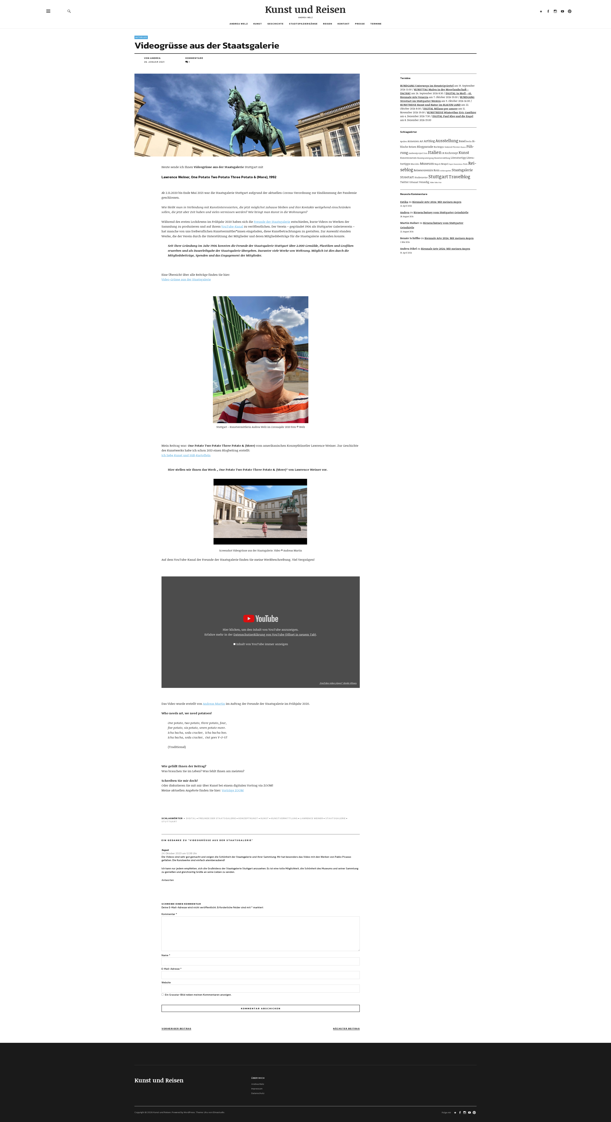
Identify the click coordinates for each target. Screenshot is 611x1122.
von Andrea (152, 58)
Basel (462, 141)
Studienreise (421, 177)
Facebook (548, 11)
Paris (465, 164)
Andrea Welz (238, 23)
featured (448, 147)
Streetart (407, 177)
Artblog (429, 141)
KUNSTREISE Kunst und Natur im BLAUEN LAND (430, 105)
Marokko (415, 164)
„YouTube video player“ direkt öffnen (338, 683)
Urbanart (413, 182)
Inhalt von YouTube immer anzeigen (262, 644)
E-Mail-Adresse (172, 969)
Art (421, 141)
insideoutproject (416, 153)
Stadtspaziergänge (303, 23)
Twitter (404, 182)
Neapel (444, 163)
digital (191, 818)
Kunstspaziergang (425, 158)
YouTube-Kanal (232, 226)
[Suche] (69, 11)
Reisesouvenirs (423, 170)
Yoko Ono (438, 182)
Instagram (555, 11)
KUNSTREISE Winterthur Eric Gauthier (451, 112)
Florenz (456, 147)
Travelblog (459, 176)
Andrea (404, 212)
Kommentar (169, 914)
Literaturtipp (458, 157)
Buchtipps (439, 146)
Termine (376, 23)
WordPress (189, 1112)
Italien (435, 152)
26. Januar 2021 (154, 62)
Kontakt (343, 23)
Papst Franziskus (456, 164)
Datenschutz (257, 1093)
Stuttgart (169, 821)
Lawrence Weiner (311, 818)
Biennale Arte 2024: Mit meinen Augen (436, 202)
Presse (360, 23)
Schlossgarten (445, 171)
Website (166, 982)
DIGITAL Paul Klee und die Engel (452, 116)
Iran (425, 153)
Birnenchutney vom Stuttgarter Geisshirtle (441, 212)
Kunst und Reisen (305, 9)
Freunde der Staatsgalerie (272, 222)
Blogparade (425, 146)
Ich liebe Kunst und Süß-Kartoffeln (186, 455)
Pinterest (569, 11)
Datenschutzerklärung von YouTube (274, 634)
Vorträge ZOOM (233, 790)
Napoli (437, 164)
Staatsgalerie (335, 818)
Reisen (327, 23)
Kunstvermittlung (284, 818)
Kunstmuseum (408, 157)
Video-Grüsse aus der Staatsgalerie (186, 279)
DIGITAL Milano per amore (440, 108)
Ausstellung (446, 140)
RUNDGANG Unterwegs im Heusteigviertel (427, 85)
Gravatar (174, 995)
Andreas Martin (214, 704)
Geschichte (275, 23)
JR (443, 153)
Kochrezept (451, 153)
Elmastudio (218, 1112)
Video (432, 182)
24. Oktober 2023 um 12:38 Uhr (179, 853)
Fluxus (463, 147)
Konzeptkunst (248, 818)
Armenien (413, 141)
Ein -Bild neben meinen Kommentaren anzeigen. (198, 995)
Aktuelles (141, 37)
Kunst (257, 23)
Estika (404, 202)
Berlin (469, 141)
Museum (427, 163)
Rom (436, 170)
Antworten (168, 880)
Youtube (562, 11)
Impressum (256, 1088)
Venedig (424, 182)
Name (166, 955)
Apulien (403, 141)
